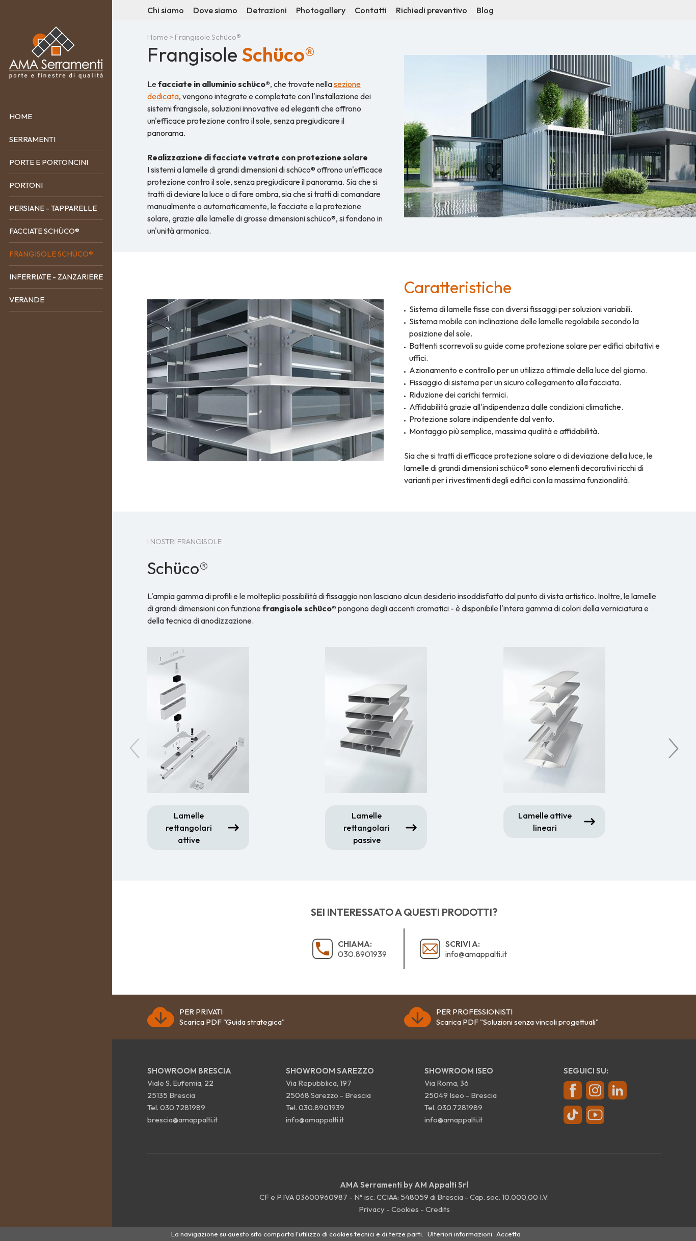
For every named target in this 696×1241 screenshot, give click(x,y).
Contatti (371, 10)
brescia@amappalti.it (182, 1119)
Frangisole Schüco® (51, 254)
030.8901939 (362, 949)
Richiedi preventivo (431, 10)
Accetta (508, 1234)
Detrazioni (267, 10)
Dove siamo (215, 10)
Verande (26, 299)
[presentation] (137, 748)
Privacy (372, 1209)
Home (20, 116)
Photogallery (320, 10)
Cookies (405, 1209)
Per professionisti (517, 1017)
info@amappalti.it (476, 949)
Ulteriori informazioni (459, 1234)
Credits (437, 1209)
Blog (485, 10)
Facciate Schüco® (44, 231)
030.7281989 (182, 1107)
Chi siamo (165, 10)
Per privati (232, 1017)
